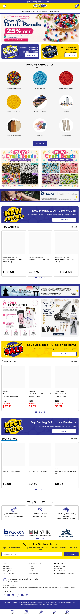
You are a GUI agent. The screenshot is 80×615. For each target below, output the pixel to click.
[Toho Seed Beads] (14, 102)
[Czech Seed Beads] (14, 78)
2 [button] (39, 277)
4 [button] (44, 277)
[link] (13, 513)
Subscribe (71, 554)
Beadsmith (32, 391)
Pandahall (6, 469)
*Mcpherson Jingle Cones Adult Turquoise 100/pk (12, 395)
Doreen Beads (59, 391)
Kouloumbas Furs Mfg (10, 257)
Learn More (54, 11)
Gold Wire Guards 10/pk (38, 471)
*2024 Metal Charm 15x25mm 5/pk (62, 395)
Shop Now (64, 219)
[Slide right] (75, 513)
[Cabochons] (40, 125)
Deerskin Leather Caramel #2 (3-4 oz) (13, 261)
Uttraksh (5, 391)
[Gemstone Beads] (40, 102)
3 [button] (41, 277)
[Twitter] (27, 595)
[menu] (4, 6)
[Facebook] (4, 595)
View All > (40, 68)
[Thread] (66, 102)
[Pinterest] (13, 595)
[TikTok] (17, 595)
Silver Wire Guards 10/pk (12, 471)
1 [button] (36, 277)
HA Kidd (57, 469)
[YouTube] (22, 595)
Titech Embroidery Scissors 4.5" (65, 472)
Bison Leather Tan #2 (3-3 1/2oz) (65, 261)
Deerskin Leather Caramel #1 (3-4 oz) (40, 261)
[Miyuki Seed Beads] (66, 78)
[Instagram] (8, 595)
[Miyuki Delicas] (40, 78)
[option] (14, 254)
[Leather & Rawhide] (14, 125)
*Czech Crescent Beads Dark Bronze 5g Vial (40, 395)
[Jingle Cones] (66, 125)
